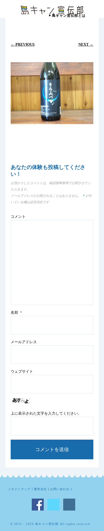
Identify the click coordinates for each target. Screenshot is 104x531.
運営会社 (40, 489)
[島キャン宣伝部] (52, 10)
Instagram (69, 505)
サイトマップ (20, 489)
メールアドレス (24, 342)
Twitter (53, 505)
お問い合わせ (59, 489)
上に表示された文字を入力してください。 (46, 413)
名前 (17, 313)
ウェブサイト (22, 371)
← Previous (23, 44)
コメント (18, 217)
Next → (85, 44)
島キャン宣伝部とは (69, 16)
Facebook (38, 505)
